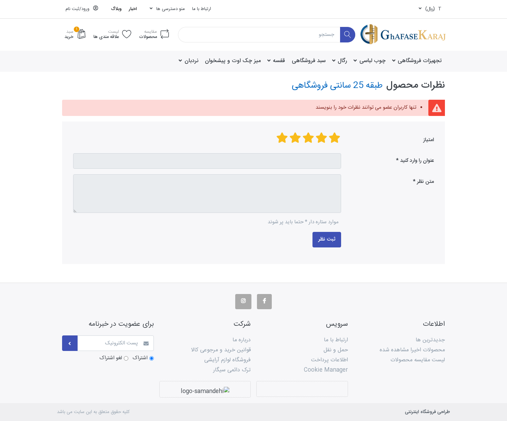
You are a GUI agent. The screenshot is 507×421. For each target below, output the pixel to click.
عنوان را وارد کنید (417, 160)
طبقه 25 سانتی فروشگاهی (337, 86)
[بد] (334, 139)
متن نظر (425, 181)
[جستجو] (348, 34)
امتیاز (428, 140)
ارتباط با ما (201, 9)
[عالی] (282, 139)
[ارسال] (70, 343)
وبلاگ (116, 9)
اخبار (133, 9)
